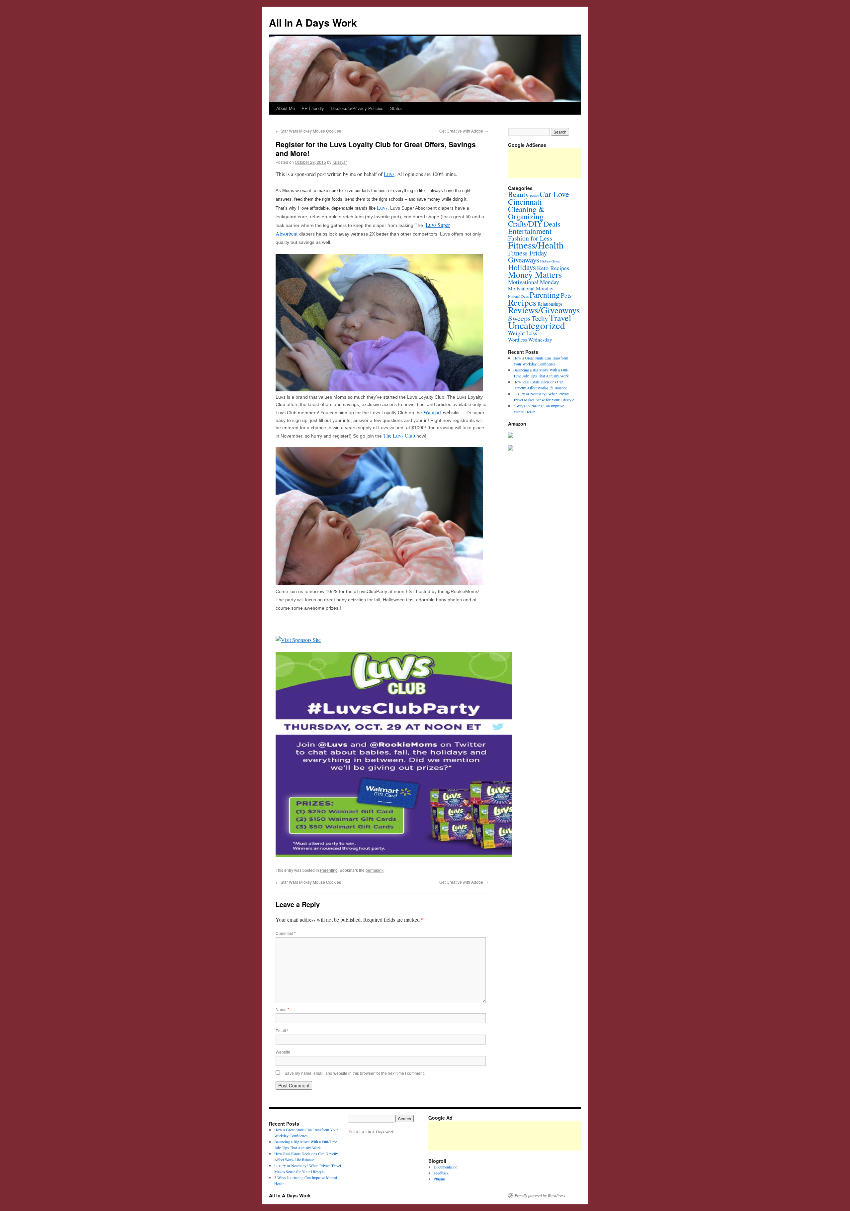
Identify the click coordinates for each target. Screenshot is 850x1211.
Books (534, 195)
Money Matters (535, 274)
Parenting (329, 870)
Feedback (441, 1172)
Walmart (432, 412)
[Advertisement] (549, 1136)
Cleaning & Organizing (526, 213)
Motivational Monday (533, 282)
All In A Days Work (313, 22)
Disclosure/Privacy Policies (357, 108)
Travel (560, 317)
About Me (285, 108)
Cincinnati (525, 201)
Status (396, 108)
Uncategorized (536, 325)
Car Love (554, 194)
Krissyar (339, 162)
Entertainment (530, 231)
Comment (286, 933)
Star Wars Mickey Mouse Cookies (308, 131)
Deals (552, 224)
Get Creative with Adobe (463, 131)
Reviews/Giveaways (544, 310)
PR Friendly (312, 108)
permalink (374, 870)
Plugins (440, 1178)
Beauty (518, 194)
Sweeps (519, 318)
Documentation (446, 1166)
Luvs (389, 173)
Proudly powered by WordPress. (540, 1195)
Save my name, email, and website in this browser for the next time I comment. (355, 1073)
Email (282, 1030)
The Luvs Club (399, 435)
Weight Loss (522, 333)
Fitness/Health (536, 244)
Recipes (522, 302)
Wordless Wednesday (530, 339)
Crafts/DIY (525, 224)
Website (283, 1052)
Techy (540, 318)
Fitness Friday (527, 252)
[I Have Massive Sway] (510, 436)
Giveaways (523, 259)
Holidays (522, 267)
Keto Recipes (553, 268)
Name (282, 1009)
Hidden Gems (550, 261)
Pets (566, 295)
